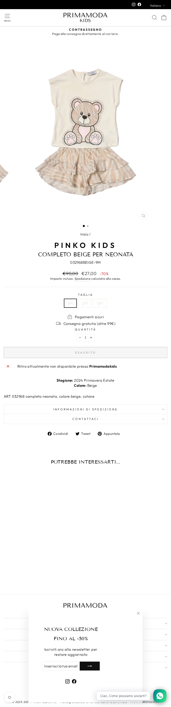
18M (100, 303)
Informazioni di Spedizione (85, 409)
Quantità (85, 329)
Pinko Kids (85, 245)
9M (70, 303)
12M (84, 303)
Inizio (84, 234)
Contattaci (85, 419)
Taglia (85, 294)
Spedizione (83, 279)
